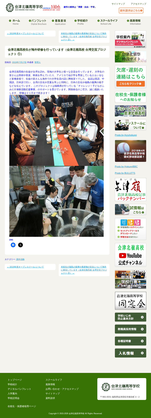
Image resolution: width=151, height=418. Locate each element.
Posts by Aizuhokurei (126, 135)
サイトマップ (118, 4)
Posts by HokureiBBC (126, 166)
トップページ (15, 380)
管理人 (38, 62)
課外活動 (20, 259)
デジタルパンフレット (19, 389)
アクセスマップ (138, 4)
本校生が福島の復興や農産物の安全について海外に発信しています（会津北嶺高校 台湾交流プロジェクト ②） (84, 36)
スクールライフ (54, 380)
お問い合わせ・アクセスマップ (62, 389)
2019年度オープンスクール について (25, 33)
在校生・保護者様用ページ (22, 406)
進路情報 (50, 384)
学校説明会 (13, 398)
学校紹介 (12, 384)
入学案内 (12, 393)
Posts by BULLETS (125, 173)
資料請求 (50, 398)
